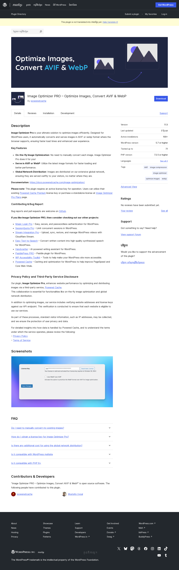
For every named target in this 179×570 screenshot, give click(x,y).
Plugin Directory (18, 14)
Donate (111, 532)
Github (62, 211)
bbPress (144, 532)
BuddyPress (145, 536)
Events (110, 528)
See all (164, 210)
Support (164, 113)
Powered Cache (23, 261)
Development (67, 113)
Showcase (48, 523)
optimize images (153, 179)
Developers (80, 532)
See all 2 (164, 161)
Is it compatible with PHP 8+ (26, 463)
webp (164, 179)
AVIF (146, 167)
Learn (77, 523)
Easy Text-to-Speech (26, 240)
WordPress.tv (82, 536)
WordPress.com (147, 523)
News (13, 528)
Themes (47, 528)
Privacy (14, 536)
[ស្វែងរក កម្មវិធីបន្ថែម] (41, 31)
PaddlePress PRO (24, 253)
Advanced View (129, 186)
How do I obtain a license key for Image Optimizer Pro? (40, 436)
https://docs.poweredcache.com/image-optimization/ (57, 182)
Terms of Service (21, 340)
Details (17, 113)
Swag (110, 536)
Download (161, 98)
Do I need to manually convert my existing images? (37, 428)
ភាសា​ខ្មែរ (41, 552)
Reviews (32, 113)
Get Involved (113, 523)
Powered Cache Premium (33, 193)
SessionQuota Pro (24, 228)
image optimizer (160, 173)
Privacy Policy (20, 336)
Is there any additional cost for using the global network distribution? (46, 445)
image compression (158, 167)
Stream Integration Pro (27, 232)
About (14, 523)
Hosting (14, 532)
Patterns (47, 536)
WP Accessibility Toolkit (27, 257)
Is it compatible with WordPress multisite (32, 454)
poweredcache (38, 100)
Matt (142, 528)
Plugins (46, 532)
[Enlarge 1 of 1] (109, 360)
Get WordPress (166, 5)
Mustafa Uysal (75, 494)
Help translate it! (110, 22)
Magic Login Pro (23, 224)
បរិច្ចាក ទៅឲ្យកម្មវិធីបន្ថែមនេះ (133, 262)
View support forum (131, 234)
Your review (127, 210)
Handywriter (21, 249)
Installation (48, 113)
